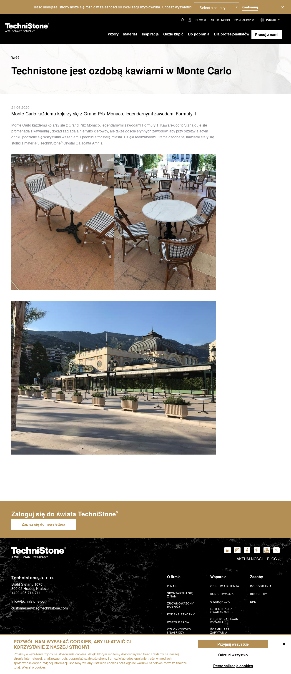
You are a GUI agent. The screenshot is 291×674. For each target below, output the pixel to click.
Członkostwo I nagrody (179, 631)
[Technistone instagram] (237, 550)
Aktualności (220, 20)
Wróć (15, 58)
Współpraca (178, 622)
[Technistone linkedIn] (227, 550)
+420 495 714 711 (26, 593)
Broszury (258, 593)
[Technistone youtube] (266, 550)
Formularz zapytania (220, 631)
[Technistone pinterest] (257, 550)
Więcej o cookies (34, 667)
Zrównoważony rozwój (180, 605)
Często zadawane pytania (225, 620)
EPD (253, 601)
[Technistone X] (276, 550)
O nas (172, 586)
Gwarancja (220, 601)
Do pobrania (261, 586)
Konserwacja (222, 593)
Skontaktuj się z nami (180, 595)
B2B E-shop (242, 20)
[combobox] (216, 7)
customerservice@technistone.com (39, 608)
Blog (199, 20)
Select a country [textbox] (213, 7)
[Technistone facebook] (247, 550)
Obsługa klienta (224, 586)
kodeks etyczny (181, 614)
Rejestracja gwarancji (221, 610)
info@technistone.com (29, 601)
